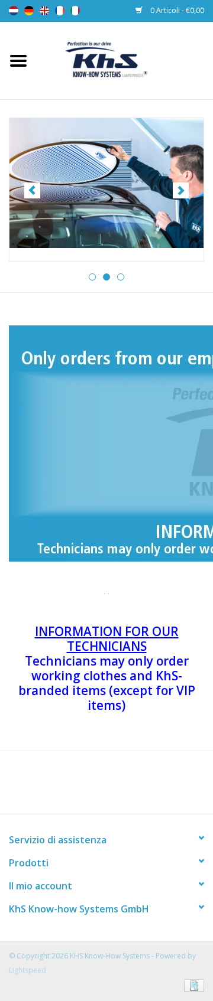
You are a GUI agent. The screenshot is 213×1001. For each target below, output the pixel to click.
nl (13, 10)
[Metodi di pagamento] (192, 985)
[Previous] (32, 190)
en (44, 10)
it (75, 10)
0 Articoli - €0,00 (176, 10)
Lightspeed (27, 970)
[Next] (181, 190)
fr (59, 10)
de (29, 10)
